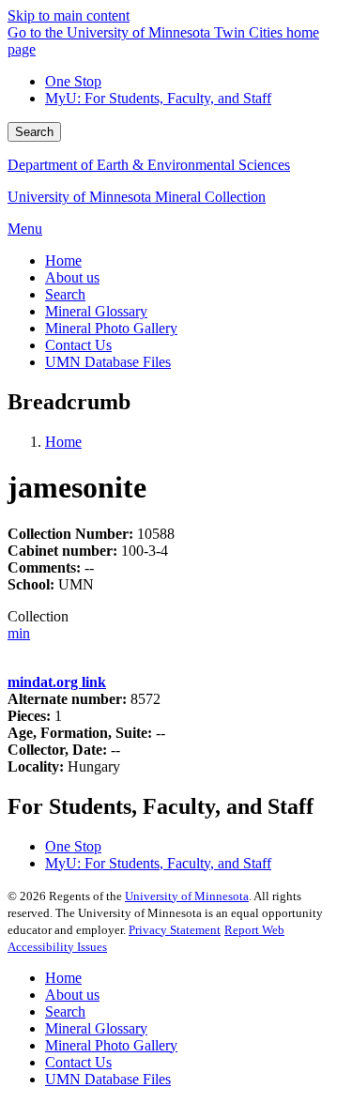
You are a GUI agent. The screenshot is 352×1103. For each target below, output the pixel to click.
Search (34, 132)
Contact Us (78, 1062)
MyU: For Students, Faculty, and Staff (158, 98)
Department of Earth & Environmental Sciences (149, 165)
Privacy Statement (175, 930)
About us (72, 995)
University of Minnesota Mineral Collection (137, 197)
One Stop (73, 81)
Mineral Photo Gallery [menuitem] (111, 328)
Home (63, 442)
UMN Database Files (108, 1079)
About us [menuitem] (72, 277)
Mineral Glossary (96, 1028)
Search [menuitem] (65, 294)
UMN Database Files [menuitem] (108, 362)
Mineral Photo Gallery (111, 1045)
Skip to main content (69, 15)
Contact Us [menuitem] (78, 345)
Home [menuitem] (63, 260)
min (19, 633)
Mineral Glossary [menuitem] (96, 311)
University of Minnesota (187, 896)
